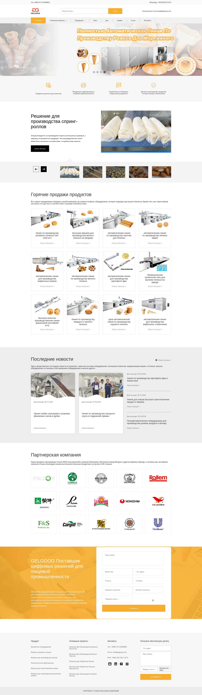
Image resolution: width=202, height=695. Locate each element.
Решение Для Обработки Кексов (81, 661)
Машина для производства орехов (44, 657)
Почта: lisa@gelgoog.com (117, 652)
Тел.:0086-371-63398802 (40, 2)
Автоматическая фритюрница (42, 663)
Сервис (120, 20)
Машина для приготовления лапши (44, 668)
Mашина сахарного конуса (41, 652)
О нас (133, 20)
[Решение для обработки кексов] (115, 172)
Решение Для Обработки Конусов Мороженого (82, 667)
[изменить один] (158, 600)
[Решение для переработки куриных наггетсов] (161, 172)
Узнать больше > (163, 360)
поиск (115, 11)
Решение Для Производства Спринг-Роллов (83, 675)
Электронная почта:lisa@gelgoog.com (156, 11)
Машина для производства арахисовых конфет (46, 674)
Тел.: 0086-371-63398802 (117, 647)
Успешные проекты (57, 20)
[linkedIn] (115, 664)
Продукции (79, 20)
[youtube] (110, 664)
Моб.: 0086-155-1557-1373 (118, 657)
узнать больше (40, 149)
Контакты (147, 20)
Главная (38, 20)
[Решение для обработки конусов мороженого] (92, 172)
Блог (95, 20)
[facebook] (121, 664)
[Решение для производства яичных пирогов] (138, 172)
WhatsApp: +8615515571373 (160, 2)
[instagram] (127, 664)
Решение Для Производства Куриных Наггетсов (83, 648)
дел (107, 20)
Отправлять (133, 608)
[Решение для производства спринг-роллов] (69, 172)
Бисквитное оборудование (41, 647)
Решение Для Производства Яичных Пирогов (83, 655)
